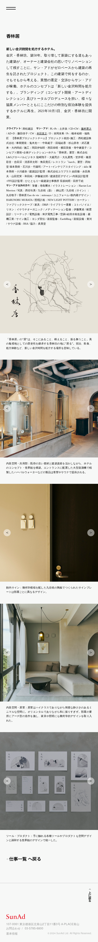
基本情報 (12, 933)
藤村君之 (86, 128)
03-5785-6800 (34, 928)
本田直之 (42, 133)
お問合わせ (13, 928)
